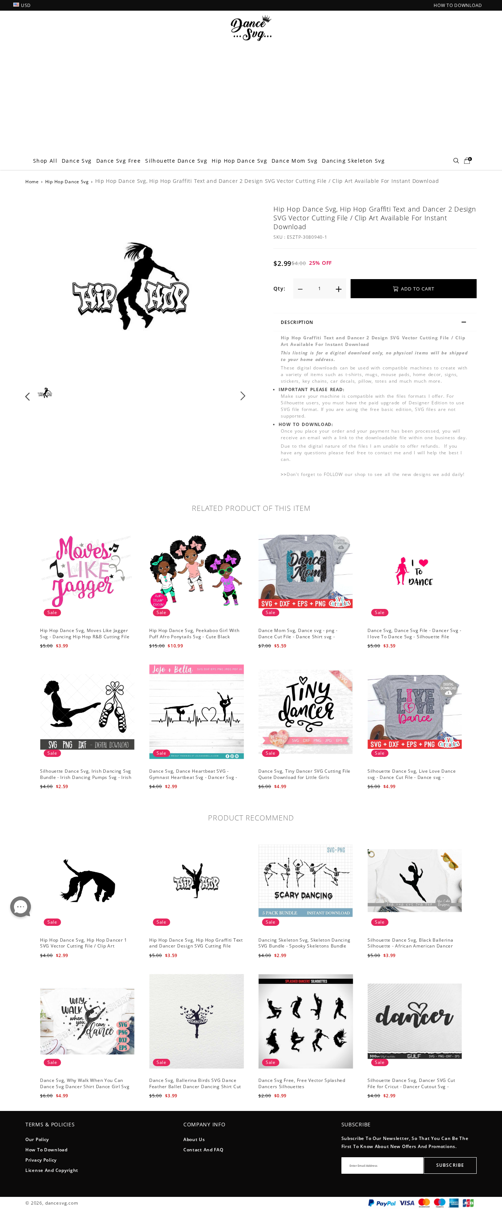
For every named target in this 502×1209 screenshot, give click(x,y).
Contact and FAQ (203, 1150)
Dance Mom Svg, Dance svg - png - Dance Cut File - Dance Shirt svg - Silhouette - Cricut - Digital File (298, 636)
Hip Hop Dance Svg (239, 160)
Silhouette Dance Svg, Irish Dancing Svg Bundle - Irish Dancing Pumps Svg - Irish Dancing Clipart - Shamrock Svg (86, 777)
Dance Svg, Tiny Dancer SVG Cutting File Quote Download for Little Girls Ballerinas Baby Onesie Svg (304, 777)
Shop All (45, 160)
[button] (42, 291)
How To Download (46, 1150)
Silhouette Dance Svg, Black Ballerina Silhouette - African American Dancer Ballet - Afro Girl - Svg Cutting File (410, 946)
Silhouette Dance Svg (176, 160)
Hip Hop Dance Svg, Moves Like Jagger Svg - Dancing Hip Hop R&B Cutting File (84, 633)
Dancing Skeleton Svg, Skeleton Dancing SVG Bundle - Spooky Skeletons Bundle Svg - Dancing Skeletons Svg (304, 946)
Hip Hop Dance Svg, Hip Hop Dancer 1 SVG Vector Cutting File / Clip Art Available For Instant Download (83, 946)
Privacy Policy (41, 1160)
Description (297, 322)
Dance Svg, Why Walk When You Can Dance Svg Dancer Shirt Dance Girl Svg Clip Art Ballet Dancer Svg (85, 1086)
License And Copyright (51, 1170)
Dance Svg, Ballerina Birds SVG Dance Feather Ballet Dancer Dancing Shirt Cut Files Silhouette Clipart (195, 1086)
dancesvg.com (61, 1203)
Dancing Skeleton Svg (353, 160)
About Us (194, 1139)
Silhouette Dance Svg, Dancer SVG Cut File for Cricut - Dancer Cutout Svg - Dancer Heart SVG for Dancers (411, 1086)
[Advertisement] (251, 96)
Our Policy (37, 1139)
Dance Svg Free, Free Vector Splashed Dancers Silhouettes (301, 1083)
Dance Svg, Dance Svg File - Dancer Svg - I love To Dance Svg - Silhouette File (414, 633)
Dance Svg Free (118, 160)
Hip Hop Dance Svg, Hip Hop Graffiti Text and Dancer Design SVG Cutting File (196, 943)
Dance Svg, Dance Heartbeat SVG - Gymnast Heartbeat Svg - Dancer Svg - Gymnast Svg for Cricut (193, 777)
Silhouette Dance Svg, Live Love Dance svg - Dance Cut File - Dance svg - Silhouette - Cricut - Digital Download (411, 777)
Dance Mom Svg (295, 160)
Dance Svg (77, 160)
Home (32, 181)
